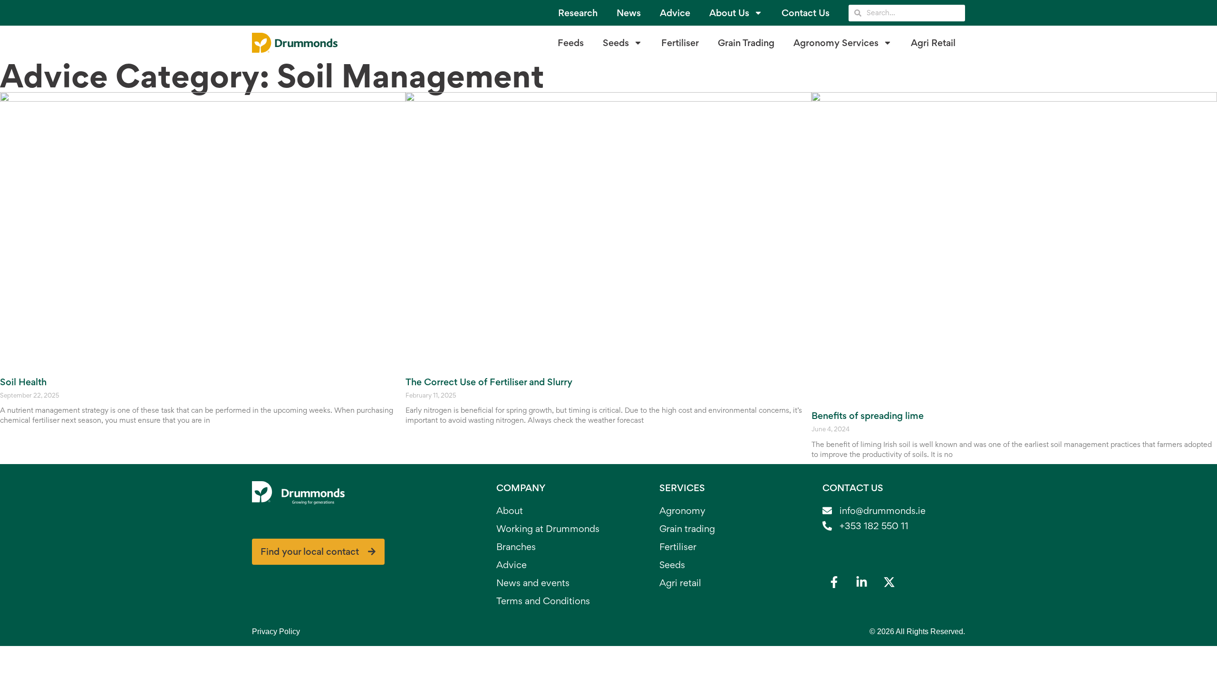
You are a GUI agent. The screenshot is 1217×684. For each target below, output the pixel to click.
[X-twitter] (889, 582)
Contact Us (806, 13)
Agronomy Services (836, 42)
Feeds (571, 42)
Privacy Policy (276, 631)
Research (578, 13)
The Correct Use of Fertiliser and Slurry (489, 382)
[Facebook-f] (834, 582)
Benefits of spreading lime (867, 415)
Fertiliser (680, 42)
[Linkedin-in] (862, 582)
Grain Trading (746, 42)
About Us (729, 13)
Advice (675, 13)
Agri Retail (933, 42)
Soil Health (23, 382)
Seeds (616, 42)
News (629, 13)
